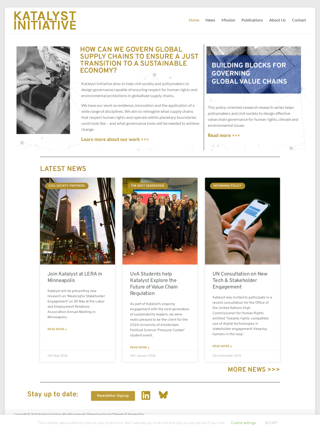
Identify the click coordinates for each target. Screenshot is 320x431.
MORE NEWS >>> (254, 370)
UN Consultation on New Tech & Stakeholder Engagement (240, 280)
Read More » (57, 329)
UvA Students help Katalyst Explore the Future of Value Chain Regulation (154, 284)
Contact (299, 19)
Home (194, 19)
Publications (252, 19)
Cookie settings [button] (243, 422)
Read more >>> (224, 135)
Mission (228, 19)
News (210, 19)
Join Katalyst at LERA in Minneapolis (75, 277)
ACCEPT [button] (271, 423)
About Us (277, 19)
